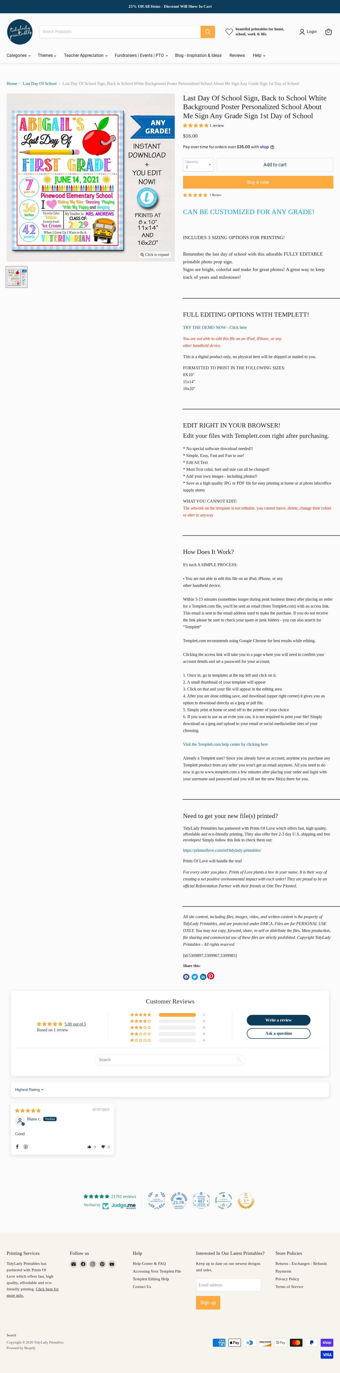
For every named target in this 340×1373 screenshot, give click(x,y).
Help (257, 55)
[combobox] (120, 32)
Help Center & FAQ (149, 1263)
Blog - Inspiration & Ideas (198, 55)
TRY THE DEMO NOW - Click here (215, 327)
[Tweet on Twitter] (195, 977)
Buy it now (258, 182)
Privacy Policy (287, 1279)
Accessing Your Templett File (157, 1271)
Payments (283, 1271)
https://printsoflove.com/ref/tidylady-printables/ (222, 850)
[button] (196, 125)
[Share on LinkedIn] (203, 977)
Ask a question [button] (278, 1033)
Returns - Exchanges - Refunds (301, 1263)
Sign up (208, 1302)
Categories (17, 55)
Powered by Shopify (21, 1348)
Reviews (237, 55)
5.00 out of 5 (75, 1024)
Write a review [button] (278, 1020)
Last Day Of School (40, 83)
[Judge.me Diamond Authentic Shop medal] (156, 1200)
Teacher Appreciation (84, 55)
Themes (46, 55)
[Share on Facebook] (186, 977)
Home (12, 83)
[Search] (208, 32)
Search (11, 1335)
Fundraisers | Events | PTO (140, 55)
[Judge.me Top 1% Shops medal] (245, 1200)
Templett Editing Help (151, 1279)
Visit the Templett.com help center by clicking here (225, 744)
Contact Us (142, 1287)
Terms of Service (289, 1287)
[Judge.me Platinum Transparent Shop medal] (223, 1200)
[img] (28, 1110)
